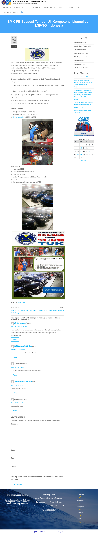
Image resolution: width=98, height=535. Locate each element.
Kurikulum (19, 7)
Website (14, 466)
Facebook (80, 500)
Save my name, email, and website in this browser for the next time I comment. (37, 477)
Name (13, 450)
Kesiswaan (33, 7)
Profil (6, 7)
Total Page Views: (80, 57)
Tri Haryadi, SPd (18, 117)
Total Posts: (78, 60)
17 (81, 151)
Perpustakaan (9, 12)
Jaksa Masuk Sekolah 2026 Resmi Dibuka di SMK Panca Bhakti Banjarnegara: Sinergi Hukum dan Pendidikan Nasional (83, 94)
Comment (15, 424)
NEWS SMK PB (49, 7)
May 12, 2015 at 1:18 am (17, 367)
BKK (80, 7)
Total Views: (78, 50)
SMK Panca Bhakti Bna (23, 346)
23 (78, 154)
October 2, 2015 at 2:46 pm (18, 403)
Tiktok (80, 519)
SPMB (71, 7)
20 (89, 151)
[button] (22, 12)
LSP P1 (61, 7)
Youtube (80, 512)
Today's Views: (79, 42)
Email (13, 458)
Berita (19, 303)
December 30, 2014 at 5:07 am (19, 326)
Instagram (80, 506)
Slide (23, 303)
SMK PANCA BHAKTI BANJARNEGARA (29, 1)
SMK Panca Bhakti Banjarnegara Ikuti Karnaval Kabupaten (82, 110)
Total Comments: (79, 68)
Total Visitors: (78, 53)
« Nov (81, 160)
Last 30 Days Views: (80, 46)
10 (81, 148)
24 (81, 154)
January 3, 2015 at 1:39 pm (18, 349)
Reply (15, 339)
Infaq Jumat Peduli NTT (81, 77)
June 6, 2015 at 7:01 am (17, 385)
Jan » (86, 160)
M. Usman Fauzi (20, 323)
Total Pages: (78, 64)
